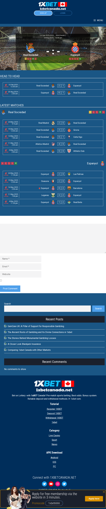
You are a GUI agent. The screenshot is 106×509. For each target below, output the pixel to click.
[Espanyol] (53, 163)
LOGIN (62, 13)
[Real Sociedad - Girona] (53, 130)
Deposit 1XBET (54, 413)
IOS (54, 462)
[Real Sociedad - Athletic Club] (53, 151)
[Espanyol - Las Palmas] (53, 174)
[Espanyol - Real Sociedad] (53, 93)
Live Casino (54, 435)
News (54, 444)
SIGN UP (43, 13)
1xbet (54, 422)
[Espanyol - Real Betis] (53, 202)
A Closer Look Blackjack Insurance (24, 344)
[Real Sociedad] (53, 112)
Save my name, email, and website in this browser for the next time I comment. (41, 280)
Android (54, 457)
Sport (54, 440)
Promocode (38, 503)
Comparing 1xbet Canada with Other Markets (29, 350)
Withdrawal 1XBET (54, 418)
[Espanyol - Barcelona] (53, 188)
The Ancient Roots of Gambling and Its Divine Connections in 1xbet (40, 332)
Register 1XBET (54, 409)
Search (7, 303)
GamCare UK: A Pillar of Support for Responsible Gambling (36, 326)
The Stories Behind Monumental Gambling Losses (32, 338)
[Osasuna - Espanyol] (53, 181)
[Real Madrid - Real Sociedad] (53, 123)
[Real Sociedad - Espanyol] (53, 86)
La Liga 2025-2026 (47, 35)
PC (54, 466)
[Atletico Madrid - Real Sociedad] (53, 144)
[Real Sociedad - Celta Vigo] (53, 137)
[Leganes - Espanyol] (53, 195)
